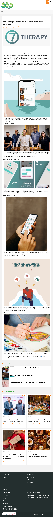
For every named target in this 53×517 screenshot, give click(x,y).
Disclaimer (29, 487)
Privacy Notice (29, 484)
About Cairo (5, 489)
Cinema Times (5, 484)
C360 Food (30, 424)
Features (4, 487)
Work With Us (29, 479)
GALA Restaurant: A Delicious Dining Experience (21, 375)
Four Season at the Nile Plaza (10, 460)
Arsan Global (16, 424)
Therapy (27, 27)
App (5, 27)
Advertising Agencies (8, 424)
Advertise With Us (30, 477)
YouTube (6, 503)
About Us (4, 477)
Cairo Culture (36, 424)
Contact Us (5, 479)
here (42, 356)
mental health (10, 27)
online (15, 27)
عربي (48, 1)
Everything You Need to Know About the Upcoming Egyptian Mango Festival (28, 368)
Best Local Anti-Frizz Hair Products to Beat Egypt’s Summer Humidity (27, 382)
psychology (21, 27)
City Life (24, 395)
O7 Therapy (27, 53)
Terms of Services (30, 482)
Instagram (6, 500)
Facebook (6, 495)
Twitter (5, 498)
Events (4, 482)
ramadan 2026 (20, 460)
